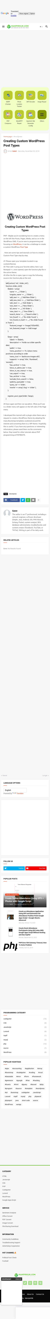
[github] (35, 1283)
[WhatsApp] (28, 500)
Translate (20, 793)
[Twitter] (22, 500)
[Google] (40, 1283)
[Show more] (38, 500)
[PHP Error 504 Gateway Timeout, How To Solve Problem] (10, 946)
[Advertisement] (7, 42)
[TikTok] (25, 1283)
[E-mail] (33, 500)
